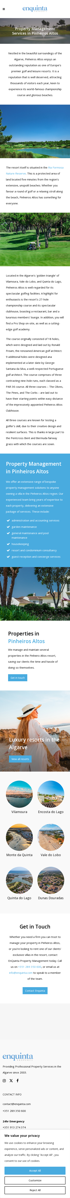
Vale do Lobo (51, 855)
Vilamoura (19, 812)
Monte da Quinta (19, 855)
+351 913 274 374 (14, 1127)
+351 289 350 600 (29, 966)
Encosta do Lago (51, 812)
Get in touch (18, 677)
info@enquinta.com (20, 972)
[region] (35, 1164)
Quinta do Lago (19, 898)
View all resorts (20, 759)
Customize (35, 1180)
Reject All (35, 1190)
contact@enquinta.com (17, 1104)
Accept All (35, 1170)
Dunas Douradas (51, 898)
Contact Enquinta (35, 990)
